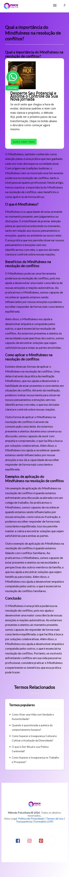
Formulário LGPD (43, 821)
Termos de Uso (54, 818)
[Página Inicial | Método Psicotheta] (11, 6)
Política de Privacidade (31, 818)
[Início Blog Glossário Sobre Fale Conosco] (34, 6)
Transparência (24, 821)
